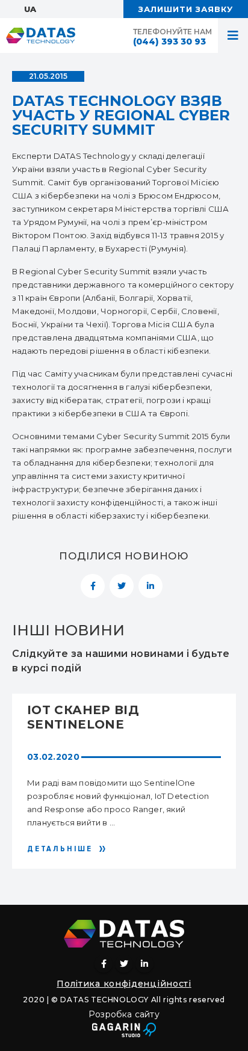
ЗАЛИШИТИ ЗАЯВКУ (185, 9)
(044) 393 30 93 (169, 41)
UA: (31, 9)
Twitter (122, 586)
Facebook (93, 586)
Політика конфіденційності (124, 983)
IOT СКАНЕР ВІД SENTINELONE (83, 717)
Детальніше (60, 849)
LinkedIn (150, 586)
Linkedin (144, 964)
